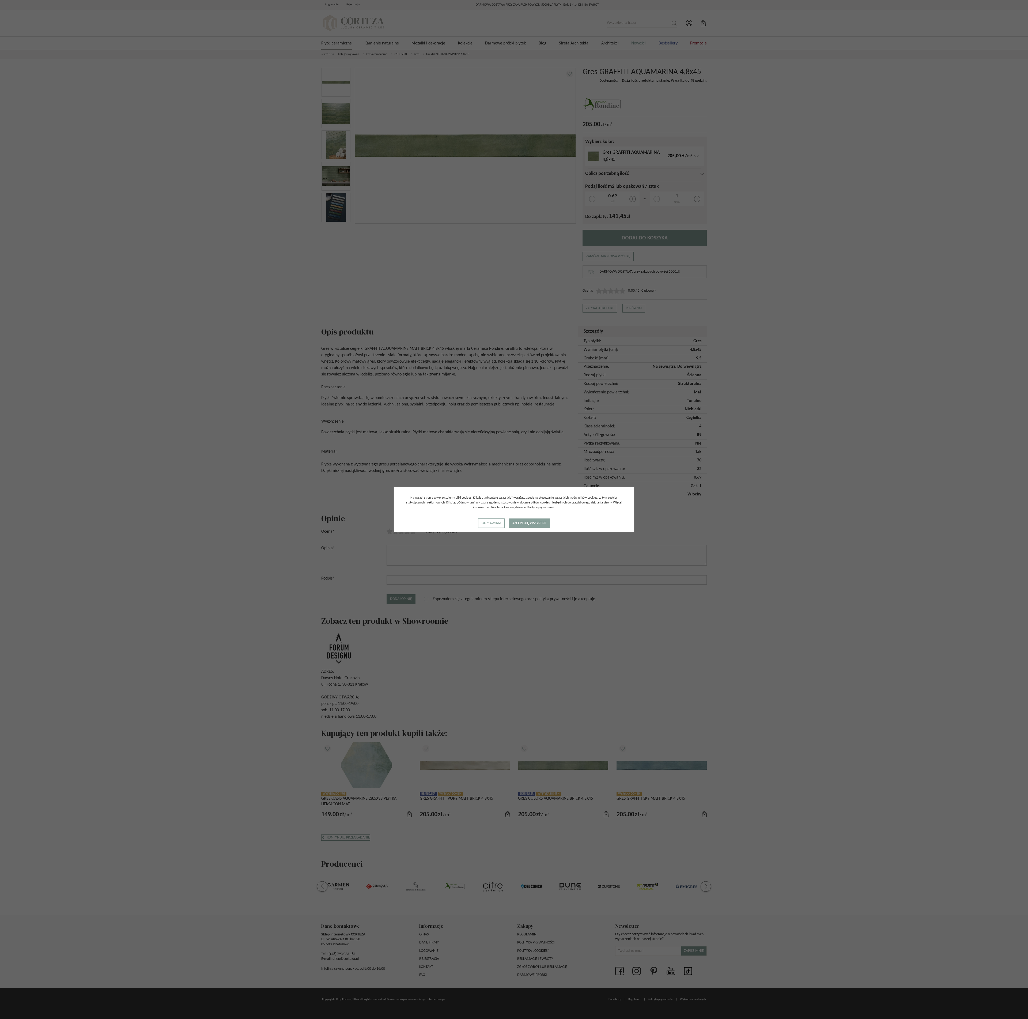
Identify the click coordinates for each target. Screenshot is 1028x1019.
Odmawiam (491, 523)
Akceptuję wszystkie (529, 523)
